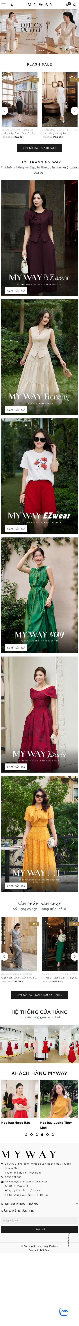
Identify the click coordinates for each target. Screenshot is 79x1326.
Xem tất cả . (39, 148)
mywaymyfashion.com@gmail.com (26, 1181)
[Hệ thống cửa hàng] (39, 1044)
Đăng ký (39, 1229)
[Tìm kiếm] (74, 4)
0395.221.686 (13, 1177)
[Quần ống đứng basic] (19, 105)
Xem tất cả (16, 290)
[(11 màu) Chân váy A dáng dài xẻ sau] (19, 950)
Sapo (48, 1249)
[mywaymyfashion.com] (39, 31)
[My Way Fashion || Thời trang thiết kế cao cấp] (40, 4)
